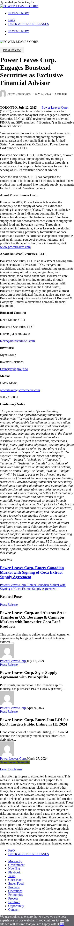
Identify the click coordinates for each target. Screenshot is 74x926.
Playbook (14, 872)
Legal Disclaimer (11, 769)
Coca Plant (15, 880)
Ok (62, 924)
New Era (14, 868)
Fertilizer (14, 902)
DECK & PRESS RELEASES (28, 854)
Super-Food (16, 883)
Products (14, 887)
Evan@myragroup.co (14, 369)
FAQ (11, 850)
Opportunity (16, 906)
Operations (15, 891)
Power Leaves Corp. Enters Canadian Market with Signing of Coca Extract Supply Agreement (33, 586)
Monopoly (15, 861)
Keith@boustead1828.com (17, 341)
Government (16, 865)
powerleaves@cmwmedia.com (20, 390)
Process (13, 898)
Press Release (12, 50)
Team (11, 876)
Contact (13, 909)
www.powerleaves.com (15, 247)
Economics (15, 894)
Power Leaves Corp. (19, 93)
